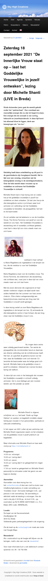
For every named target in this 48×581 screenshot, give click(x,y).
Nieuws (37, 19)
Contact (6, 30)
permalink (24, 563)
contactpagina (23, 527)
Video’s (25, 25)
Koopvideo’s (15, 25)
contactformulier (13, 485)
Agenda (20, 19)
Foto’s (6, 25)
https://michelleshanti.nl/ (21, 446)
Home (6, 19)
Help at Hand (38, 576)
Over (12, 19)
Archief (14, 30)
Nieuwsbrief (35, 25)
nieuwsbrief (34, 541)
